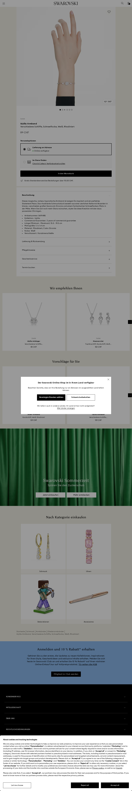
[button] (108, 379)
